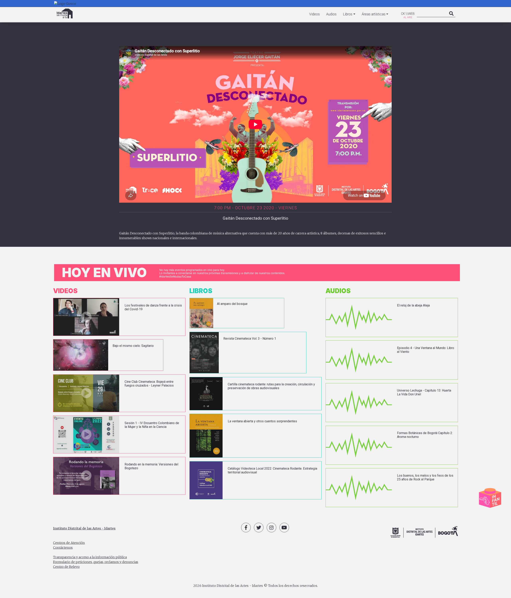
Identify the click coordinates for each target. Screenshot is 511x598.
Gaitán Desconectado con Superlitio (255, 218)
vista (119, 316)
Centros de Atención (69, 543)
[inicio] (65, 13)
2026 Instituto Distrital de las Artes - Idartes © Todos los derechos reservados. (255, 586)
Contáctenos (63, 547)
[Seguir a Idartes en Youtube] (284, 527)
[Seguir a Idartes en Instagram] (271, 527)
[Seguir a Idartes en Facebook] (246, 527)
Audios (331, 14)
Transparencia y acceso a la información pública (90, 557)
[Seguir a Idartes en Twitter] (258, 527)
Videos (314, 14)
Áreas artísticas (373, 14)
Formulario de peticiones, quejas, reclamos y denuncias (95, 562)
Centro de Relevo (66, 567)
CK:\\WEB (408, 14)
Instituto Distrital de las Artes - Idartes (84, 528)
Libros (347, 14)
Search (451, 17)
